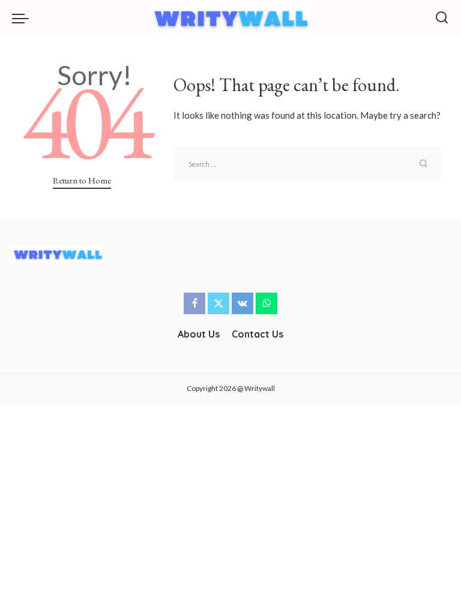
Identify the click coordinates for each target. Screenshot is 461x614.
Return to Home (82, 180)
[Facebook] (194, 303)
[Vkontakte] (242, 303)
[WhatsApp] (266, 303)
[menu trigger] (23, 18)
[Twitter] (218, 303)
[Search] (442, 18)
